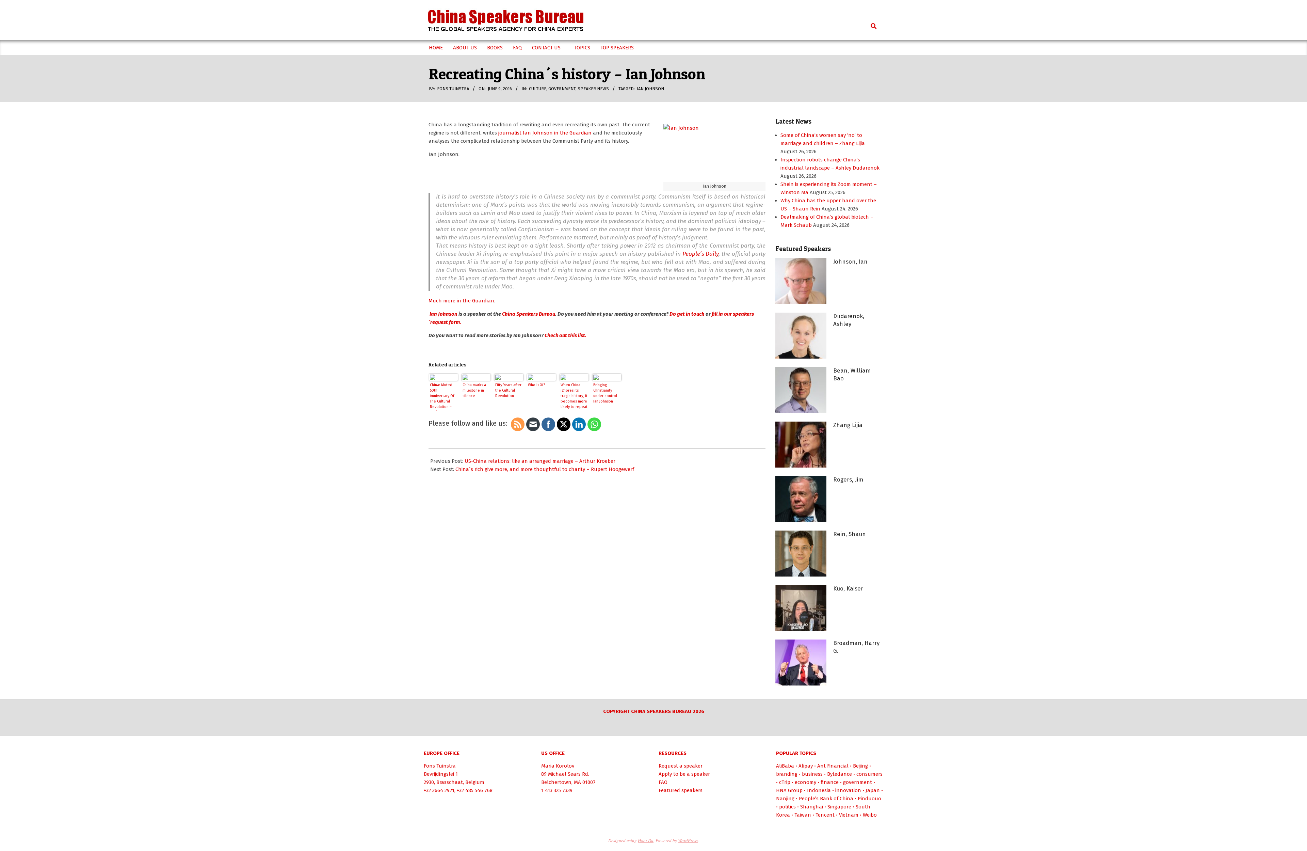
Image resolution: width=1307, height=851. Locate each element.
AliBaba (785, 766)
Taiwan (802, 815)
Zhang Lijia (847, 425)
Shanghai (811, 807)
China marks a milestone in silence (474, 390)
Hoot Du (646, 840)
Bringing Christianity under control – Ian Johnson (606, 393)
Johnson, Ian (850, 261)
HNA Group (789, 790)
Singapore (839, 807)
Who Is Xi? (536, 385)
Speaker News (593, 88)
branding (786, 774)
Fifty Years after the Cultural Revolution (508, 390)
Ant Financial (833, 766)
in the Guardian (572, 133)
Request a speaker (681, 766)
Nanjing (785, 798)
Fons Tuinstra (440, 766)
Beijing (860, 766)
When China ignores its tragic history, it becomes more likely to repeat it (574, 397)
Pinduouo (869, 798)
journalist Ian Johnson (525, 133)
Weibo (870, 815)
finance (830, 782)
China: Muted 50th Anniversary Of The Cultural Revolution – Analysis (442, 397)
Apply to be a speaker (684, 774)
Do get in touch (686, 314)
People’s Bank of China (826, 798)
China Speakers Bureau (528, 314)
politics (787, 807)
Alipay (805, 766)
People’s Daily (700, 253)
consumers (869, 774)
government (562, 88)
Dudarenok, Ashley (848, 320)
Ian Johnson (650, 88)
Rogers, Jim (848, 479)
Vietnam (848, 815)
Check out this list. (565, 335)
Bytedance (839, 774)
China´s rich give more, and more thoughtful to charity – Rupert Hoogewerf (544, 469)
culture (537, 88)
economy (805, 782)
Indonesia (819, 790)
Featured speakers (681, 790)
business (812, 774)
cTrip (784, 782)
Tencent (825, 815)
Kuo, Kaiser (848, 588)
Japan (873, 790)
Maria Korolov (557, 766)
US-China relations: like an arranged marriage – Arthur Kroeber (540, 461)
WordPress (688, 840)
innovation (848, 790)
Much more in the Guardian (461, 301)
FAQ (663, 782)
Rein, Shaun (849, 534)
